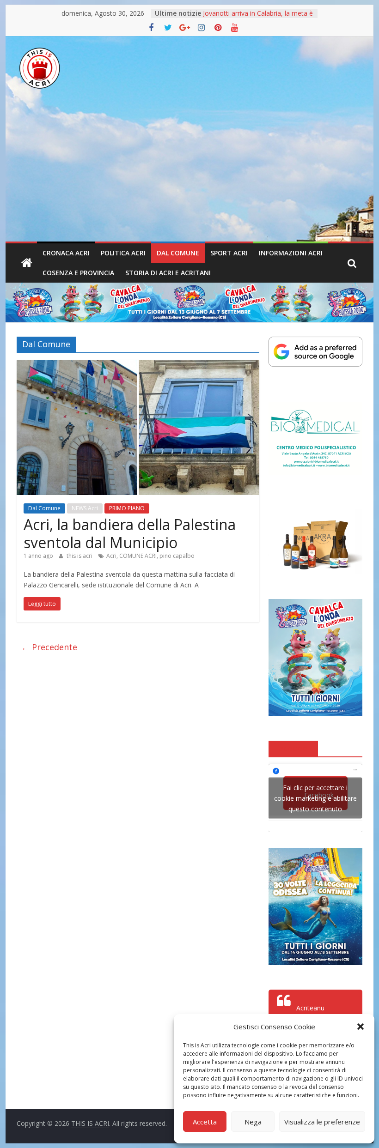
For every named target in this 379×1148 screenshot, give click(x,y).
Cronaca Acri (66, 252)
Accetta (205, 1121)
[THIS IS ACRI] (27, 263)
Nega (253, 1121)
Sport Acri (229, 252)
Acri (111, 556)
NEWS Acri (85, 508)
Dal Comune (178, 252)
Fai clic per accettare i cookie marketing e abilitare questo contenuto (315, 798)
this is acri (80, 556)
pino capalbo (177, 556)
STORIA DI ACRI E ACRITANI (168, 272)
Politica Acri (123, 252)
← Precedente (49, 647)
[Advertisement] (189, 172)
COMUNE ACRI (138, 556)
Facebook (293, 748)
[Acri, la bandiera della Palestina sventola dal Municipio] (138, 366)
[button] (360, 1026)
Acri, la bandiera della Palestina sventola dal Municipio (130, 533)
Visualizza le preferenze (322, 1121)
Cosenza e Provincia (78, 272)
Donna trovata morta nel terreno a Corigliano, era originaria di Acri (255, 18)
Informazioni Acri (291, 252)
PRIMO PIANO (127, 508)
